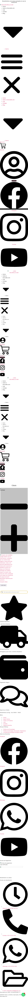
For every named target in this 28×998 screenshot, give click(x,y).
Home (4, 6)
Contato (5, 11)
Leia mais (3, 585)
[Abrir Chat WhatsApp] (23, 994)
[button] (12, 73)
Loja (4, 10)
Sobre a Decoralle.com (9, 8)
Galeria (7, 49)
